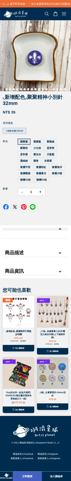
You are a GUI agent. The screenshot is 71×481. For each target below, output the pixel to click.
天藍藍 (50, 154)
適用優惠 (8, 123)
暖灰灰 (37, 154)
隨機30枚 (25, 179)
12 (46, 89)
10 (39, 89)
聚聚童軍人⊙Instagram (49, 458)
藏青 (36, 160)
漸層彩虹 (41, 167)
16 (61, 89)
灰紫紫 (48, 160)
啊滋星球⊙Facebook (23, 454)
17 (65, 89)
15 (57, 89)
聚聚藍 (37, 141)
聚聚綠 (50, 141)
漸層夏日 (41, 173)
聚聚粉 (24, 147)
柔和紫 (24, 154)
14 (54, 89)
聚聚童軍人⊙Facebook (22, 458)
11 (43, 89)
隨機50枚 (41, 179)
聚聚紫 (24, 141)
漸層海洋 (57, 167)
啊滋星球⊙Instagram (48, 454)
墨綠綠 (24, 160)
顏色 (5, 141)
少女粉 (37, 147)
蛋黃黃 (50, 147)
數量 (5, 188)
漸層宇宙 (25, 167)
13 (50, 89)
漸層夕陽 (57, 173)
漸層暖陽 (25, 173)
